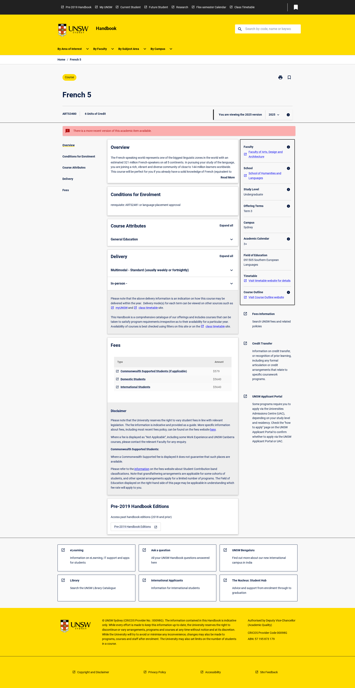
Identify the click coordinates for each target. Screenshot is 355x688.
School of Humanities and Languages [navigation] (265, 176)
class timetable (148, 307)
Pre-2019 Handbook (78, 7)
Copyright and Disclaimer (93, 672)
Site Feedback (269, 672)
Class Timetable (244, 7)
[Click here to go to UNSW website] (73, 31)
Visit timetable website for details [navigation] (269, 280)
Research (182, 7)
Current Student (130, 7)
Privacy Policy (157, 672)
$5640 (217, 379)
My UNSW (106, 7)
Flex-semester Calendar (211, 7)
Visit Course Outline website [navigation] (266, 297)
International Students (135, 387)
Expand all (226, 225)
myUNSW (122, 307)
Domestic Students (133, 379)
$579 (216, 371)
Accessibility (213, 672)
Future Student (158, 7)
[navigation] (136, 527)
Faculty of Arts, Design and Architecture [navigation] (266, 154)
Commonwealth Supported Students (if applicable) (154, 371)
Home (61, 59)
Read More (228, 178)
